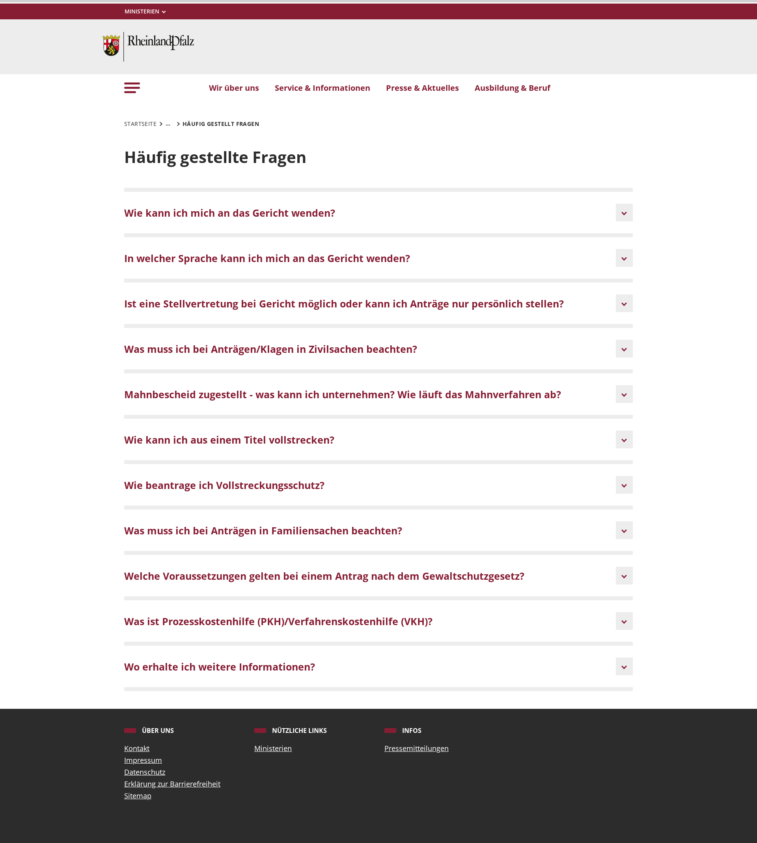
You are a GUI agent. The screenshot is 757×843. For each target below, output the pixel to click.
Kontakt (136, 748)
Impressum (143, 760)
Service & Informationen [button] (322, 87)
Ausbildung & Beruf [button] (512, 87)
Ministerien (273, 748)
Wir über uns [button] (234, 87)
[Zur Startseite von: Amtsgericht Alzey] (148, 46)
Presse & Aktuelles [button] (422, 87)
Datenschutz (144, 772)
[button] (132, 87)
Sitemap (137, 795)
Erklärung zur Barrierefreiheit (172, 784)
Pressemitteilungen (416, 748)
